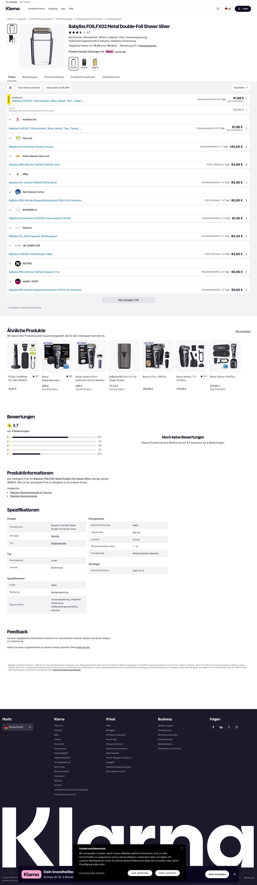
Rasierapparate (147, 45)
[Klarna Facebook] (213, 727)
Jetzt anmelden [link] (217, 874)
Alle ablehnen (140, 873)
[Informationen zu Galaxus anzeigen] (10, 228)
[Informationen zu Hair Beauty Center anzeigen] (10, 192)
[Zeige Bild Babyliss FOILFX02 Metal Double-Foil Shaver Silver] (12, 29)
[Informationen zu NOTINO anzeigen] (10, 264)
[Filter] (10, 88)
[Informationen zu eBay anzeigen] (10, 174)
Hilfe (71, 8)
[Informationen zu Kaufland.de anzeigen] (10, 120)
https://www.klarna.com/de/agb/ (66, 670)
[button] (228, 9)
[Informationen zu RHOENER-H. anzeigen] (10, 210)
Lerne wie (120, 51)
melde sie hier (83, 647)
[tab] (12, 77)
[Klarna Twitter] (228, 727)
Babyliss (55, 536)
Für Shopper (11, 2)
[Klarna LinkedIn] (221, 727)
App (63, 8)
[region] (129, 862)
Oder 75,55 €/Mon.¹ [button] (218, 389)
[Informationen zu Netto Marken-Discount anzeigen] (10, 156)
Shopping (53, 8)
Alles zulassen (167, 873)
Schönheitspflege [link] (64, 19)
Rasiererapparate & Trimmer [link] (89, 19)
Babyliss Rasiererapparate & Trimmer (31, 492)
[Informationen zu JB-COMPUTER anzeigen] (10, 246)
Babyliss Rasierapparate (23, 496)
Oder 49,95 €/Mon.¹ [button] (50, 389)
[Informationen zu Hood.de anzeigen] (10, 138)
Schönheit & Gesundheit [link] (40, 19)
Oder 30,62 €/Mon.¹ (236, 101)
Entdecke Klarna (36, 8)
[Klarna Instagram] (236, 727)
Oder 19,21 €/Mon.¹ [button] (117, 389)
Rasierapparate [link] (113, 19)
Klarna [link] (10, 19)
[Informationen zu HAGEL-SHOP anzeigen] (10, 281)
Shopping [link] (21, 19)
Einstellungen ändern (92, 873)
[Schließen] (181, 848)
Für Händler (25, 2)
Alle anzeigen (242, 331)
